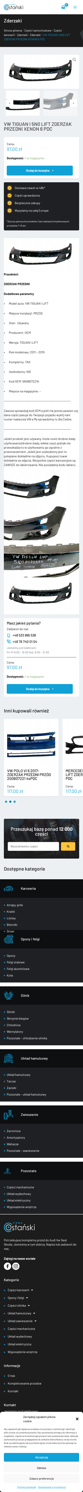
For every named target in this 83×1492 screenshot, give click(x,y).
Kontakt (13, 1391)
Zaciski (11, 1088)
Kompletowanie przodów (25, 1383)
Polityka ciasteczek (26, 1487)
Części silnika (17, 1305)
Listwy (11, 918)
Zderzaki (22, 35)
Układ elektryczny (18, 1200)
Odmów (41, 1468)
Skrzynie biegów (18, 1018)
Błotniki (12, 924)
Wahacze (13, 1144)
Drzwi (10, 931)
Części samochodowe (37, 30)
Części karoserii (18, 1290)
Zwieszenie (29, 1114)
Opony (11, 955)
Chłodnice (14, 1025)
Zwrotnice (14, 1131)
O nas (11, 1375)
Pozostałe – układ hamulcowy (26, 1094)
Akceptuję (41, 1457)
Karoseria (28, 888)
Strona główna (13, 30)
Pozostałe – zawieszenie (23, 1150)
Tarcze (11, 1081)
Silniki (11, 1012)
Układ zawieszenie (20, 1321)
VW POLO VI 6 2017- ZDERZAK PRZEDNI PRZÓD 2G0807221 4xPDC (29, 774)
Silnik (25, 995)
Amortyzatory (16, 1137)
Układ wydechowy (19, 1193)
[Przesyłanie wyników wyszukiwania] (68, 846)
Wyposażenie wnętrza (21, 1207)
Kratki (11, 911)
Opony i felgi (30, 939)
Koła (10, 975)
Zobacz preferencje (41, 1478)
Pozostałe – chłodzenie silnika (27, 1038)
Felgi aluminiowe (18, 969)
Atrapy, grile (15, 905)
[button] (77, 1419)
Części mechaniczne (20, 1187)
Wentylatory (15, 1031)
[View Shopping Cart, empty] (63, 7)
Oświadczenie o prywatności (52, 1487)
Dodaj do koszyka (37, 170)
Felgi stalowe (16, 962)
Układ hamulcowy (34, 1058)
